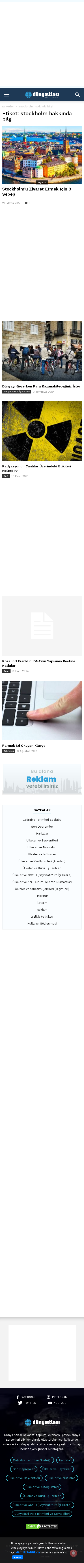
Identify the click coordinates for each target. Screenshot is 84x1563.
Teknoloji (9, 751)
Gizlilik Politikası (42, 916)
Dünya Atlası (13, 1435)
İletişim (42, 902)
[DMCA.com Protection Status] (42, 1528)
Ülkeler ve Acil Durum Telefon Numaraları (42, 882)
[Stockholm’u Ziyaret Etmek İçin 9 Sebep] (42, 155)
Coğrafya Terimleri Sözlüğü (42, 819)
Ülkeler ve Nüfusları (42, 854)
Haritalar (42, 833)
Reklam (42, 909)
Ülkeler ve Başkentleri (42, 840)
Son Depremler (42, 826)
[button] (77, 94)
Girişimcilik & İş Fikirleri (17, 391)
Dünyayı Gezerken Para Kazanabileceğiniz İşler (41, 386)
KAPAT (17, 1557)
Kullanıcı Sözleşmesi (42, 923)
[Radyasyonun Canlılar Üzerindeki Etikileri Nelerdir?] (42, 431)
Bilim (6, 671)
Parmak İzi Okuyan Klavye (23, 746)
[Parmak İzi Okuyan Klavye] (42, 710)
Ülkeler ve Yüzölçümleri (42, 1487)
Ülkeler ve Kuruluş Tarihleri (42, 868)
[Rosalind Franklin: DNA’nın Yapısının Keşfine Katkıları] (42, 626)
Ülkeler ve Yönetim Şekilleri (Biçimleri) (42, 889)
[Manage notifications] (73, 1553)
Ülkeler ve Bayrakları (42, 847)
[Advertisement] (42, 44)
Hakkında (42, 896)
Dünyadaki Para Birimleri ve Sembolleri (42, 1513)
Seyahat (42, 182)
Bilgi (6, 476)
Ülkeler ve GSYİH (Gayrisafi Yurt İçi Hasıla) (42, 875)
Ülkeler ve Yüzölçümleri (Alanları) (42, 861)
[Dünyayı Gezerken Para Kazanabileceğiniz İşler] (42, 351)
